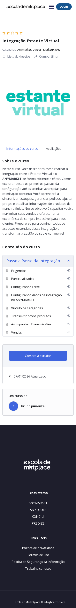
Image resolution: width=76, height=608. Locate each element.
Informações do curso (22, 148)
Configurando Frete (25, 287)
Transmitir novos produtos (31, 316)
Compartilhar (49, 56)
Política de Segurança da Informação (38, 562)
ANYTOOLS (38, 510)
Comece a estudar (38, 356)
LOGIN (64, 6)
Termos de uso (38, 555)
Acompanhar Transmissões (31, 324)
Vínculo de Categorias (27, 308)
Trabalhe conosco (38, 568)
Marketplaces (51, 49)
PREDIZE (38, 523)
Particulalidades (22, 279)
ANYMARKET (38, 503)
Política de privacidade (38, 548)
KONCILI (38, 516)
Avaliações (53, 148)
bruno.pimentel (33, 406)
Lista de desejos (18, 56)
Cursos (37, 49)
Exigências (18, 271)
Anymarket (24, 49)
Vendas (16, 332)
